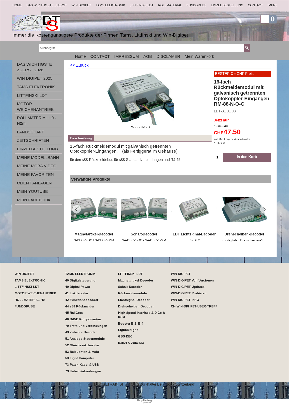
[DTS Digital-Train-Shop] (63, 23)
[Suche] (247, 48)
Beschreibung (81, 138)
